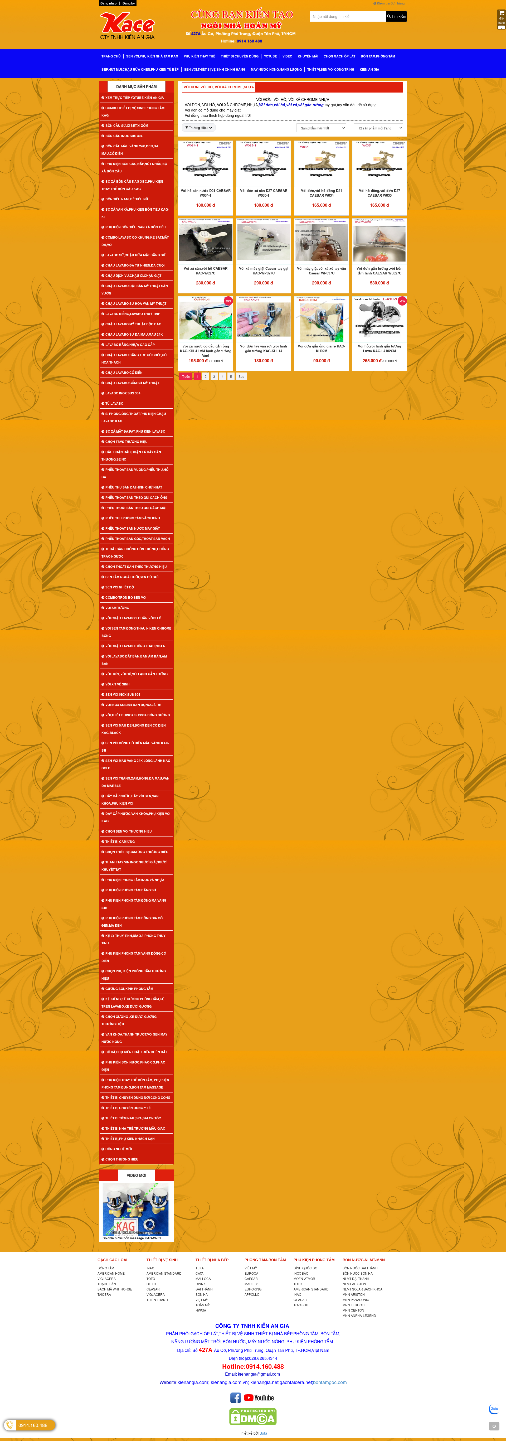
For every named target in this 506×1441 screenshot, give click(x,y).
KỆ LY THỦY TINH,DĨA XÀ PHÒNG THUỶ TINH (133, 939)
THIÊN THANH (157, 1299)
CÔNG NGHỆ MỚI (118, 1149)
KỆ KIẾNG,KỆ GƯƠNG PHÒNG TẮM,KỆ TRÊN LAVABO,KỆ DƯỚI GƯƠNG (132, 1003)
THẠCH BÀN (107, 1284)
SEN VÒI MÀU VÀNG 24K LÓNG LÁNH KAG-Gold (136, 764)
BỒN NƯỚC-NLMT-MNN (364, 1260)
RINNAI (201, 1284)
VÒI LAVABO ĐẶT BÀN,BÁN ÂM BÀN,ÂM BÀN (134, 660)
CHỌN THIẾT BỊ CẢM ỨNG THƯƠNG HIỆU (136, 851)
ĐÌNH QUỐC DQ (305, 1268)
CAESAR (251, 1278)
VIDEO (287, 56)
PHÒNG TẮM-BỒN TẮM (265, 1260)
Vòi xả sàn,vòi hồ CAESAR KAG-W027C (205, 270)
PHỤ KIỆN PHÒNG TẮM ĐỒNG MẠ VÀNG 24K (133, 904)
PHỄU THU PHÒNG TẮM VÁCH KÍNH (132, 518)
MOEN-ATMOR (304, 1278)
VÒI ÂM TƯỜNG (117, 607)
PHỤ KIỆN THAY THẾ (199, 56)
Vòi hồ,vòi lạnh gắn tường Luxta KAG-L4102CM (379, 348)
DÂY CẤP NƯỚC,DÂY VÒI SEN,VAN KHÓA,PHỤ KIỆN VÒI (130, 800)
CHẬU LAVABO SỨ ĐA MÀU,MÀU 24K (134, 334)
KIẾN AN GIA (369, 69)
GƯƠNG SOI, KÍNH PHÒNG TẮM (129, 988)
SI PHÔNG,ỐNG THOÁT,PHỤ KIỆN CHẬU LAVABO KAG (133, 417)
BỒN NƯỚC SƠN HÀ (358, 1273)
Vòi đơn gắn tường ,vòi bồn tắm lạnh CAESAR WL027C (379, 270)
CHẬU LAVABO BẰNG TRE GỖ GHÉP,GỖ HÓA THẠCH (134, 358)
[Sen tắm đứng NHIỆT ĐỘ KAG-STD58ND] (136, 1209)
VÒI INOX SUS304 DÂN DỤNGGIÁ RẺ (133, 704)
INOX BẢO (301, 1273)
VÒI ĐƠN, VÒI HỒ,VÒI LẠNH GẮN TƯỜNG (136, 673)
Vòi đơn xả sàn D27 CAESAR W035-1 (263, 193)
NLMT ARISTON (354, 1284)
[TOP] (494, 1426)
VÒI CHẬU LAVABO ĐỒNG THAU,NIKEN (135, 646)
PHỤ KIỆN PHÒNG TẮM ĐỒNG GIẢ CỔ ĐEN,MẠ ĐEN (132, 922)
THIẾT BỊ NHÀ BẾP (212, 1260)
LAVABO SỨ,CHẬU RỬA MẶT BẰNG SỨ (135, 255)
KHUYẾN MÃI (308, 56)
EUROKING (253, 1289)
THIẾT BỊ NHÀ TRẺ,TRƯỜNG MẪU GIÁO (135, 1128)
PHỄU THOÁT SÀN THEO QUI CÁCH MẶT (136, 507)
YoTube (270, 56)
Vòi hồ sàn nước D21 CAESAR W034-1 (206, 193)
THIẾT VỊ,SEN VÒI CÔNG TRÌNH (330, 69)
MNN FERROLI (353, 1305)
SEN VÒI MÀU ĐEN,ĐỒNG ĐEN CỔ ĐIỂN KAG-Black (133, 729)
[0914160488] (494, 1409)
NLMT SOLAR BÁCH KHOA (362, 1289)
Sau (241, 376)
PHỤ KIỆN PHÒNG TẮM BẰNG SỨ (130, 890)
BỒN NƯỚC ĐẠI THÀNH (360, 1268)
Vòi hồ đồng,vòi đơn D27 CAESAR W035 (379, 193)
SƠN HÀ (202, 1294)
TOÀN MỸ (203, 1305)
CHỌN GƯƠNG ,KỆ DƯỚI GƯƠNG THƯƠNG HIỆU (129, 1020)
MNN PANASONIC (356, 1299)
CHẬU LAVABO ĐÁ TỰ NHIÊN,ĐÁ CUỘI (134, 265)
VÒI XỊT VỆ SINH (117, 684)
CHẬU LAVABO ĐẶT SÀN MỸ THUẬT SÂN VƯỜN (134, 289)
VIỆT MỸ (202, 1299)
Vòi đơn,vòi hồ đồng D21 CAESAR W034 (321, 193)
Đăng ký (129, 3)
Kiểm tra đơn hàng (390, 3)
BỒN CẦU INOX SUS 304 (124, 135)
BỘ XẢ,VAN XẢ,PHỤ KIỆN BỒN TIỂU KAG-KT (135, 213)
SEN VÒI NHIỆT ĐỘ (119, 587)
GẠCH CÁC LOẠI (112, 1260)
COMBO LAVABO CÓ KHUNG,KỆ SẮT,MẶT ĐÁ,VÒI (135, 241)
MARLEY (251, 1284)
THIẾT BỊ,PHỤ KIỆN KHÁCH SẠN (130, 1138)
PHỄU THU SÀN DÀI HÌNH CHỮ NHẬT (133, 487)
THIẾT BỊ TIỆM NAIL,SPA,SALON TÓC (133, 1118)
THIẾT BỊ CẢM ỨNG (120, 841)
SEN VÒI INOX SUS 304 (122, 694)
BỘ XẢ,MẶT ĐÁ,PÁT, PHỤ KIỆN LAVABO (135, 431)
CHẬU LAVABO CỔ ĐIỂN (124, 372)
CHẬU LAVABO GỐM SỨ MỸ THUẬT (132, 382)
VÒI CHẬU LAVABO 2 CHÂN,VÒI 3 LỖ (133, 618)
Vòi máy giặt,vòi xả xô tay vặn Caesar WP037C (321, 270)
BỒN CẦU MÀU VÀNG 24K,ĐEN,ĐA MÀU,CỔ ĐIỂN (129, 150)
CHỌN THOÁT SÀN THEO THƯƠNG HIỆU (136, 566)
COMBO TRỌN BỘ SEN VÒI (125, 597)
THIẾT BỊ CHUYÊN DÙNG (240, 56)
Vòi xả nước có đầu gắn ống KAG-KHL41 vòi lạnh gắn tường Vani (205, 351)
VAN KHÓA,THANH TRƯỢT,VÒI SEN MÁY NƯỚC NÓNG (134, 1038)
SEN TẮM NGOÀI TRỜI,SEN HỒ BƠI (131, 576)
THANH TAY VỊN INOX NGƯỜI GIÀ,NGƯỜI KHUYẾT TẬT (134, 866)
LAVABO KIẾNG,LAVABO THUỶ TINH (132, 313)
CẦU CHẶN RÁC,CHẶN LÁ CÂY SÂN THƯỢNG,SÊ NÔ (131, 455)
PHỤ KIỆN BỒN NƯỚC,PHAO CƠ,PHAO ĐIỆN (133, 1066)
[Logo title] (134, 27)
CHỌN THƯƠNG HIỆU (121, 1159)
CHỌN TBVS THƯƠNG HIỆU (126, 441)
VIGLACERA (107, 1278)
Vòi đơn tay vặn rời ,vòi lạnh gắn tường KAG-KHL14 (263, 348)
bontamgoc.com (330, 1382)
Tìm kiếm (398, 16)
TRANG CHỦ (111, 56)
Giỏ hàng (501, 23)
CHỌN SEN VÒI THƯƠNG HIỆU (128, 831)
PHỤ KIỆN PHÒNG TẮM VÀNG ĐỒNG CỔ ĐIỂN (133, 957)
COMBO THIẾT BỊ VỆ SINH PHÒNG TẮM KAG (132, 111)
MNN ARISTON (354, 1294)
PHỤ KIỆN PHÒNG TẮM (314, 1260)
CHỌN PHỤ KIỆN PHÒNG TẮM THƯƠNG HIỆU (133, 975)
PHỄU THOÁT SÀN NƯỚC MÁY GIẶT (132, 528)
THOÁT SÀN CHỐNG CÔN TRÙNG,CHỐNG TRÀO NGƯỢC (135, 553)
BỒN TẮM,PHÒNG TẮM (378, 56)
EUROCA (251, 1273)
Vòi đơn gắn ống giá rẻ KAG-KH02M (321, 348)
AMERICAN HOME (111, 1273)
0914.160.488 (32, 1424)
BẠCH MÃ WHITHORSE (115, 1289)
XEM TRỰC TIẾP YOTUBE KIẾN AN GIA (134, 97)
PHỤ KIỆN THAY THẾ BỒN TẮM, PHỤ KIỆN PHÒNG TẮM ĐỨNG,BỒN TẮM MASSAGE (135, 1083)
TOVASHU (301, 1305)
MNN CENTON (353, 1310)
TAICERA (104, 1294)
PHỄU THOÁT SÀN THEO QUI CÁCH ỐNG (136, 497)
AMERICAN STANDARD (164, 1273)
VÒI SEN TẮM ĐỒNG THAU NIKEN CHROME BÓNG (136, 632)
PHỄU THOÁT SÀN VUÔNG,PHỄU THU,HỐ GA (134, 473)
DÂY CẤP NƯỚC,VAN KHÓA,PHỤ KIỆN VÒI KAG (135, 817)
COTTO (152, 1284)
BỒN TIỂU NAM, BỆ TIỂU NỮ (126, 199)
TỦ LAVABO (114, 403)
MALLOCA (203, 1278)
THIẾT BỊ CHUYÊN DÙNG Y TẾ (128, 1107)
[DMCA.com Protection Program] (253, 1416)
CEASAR (153, 1289)
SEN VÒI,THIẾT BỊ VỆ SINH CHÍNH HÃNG (214, 69)
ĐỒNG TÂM (106, 1268)
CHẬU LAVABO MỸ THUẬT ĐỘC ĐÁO (133, 324)
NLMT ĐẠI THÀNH (356, 1278)
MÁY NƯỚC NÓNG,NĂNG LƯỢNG (276, 69)
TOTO (151, 1278)
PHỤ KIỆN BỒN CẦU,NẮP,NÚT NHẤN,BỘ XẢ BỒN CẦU (134, 167)
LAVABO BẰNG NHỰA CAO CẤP (130, 344)
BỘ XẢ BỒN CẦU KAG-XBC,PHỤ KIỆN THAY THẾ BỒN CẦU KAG (132, 185)
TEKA (200, 1268)
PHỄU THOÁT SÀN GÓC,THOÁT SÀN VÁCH (137, 538)
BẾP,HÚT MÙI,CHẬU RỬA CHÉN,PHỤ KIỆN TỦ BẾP (140, 69)
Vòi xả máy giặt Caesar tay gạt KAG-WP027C (263, 270)
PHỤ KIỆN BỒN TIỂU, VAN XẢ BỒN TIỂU (135, 227)
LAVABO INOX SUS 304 (122, 393)
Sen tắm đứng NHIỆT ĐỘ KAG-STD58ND (133, 1238)
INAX (150, 1268)
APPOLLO (252, 1294)
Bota (263, 1433)
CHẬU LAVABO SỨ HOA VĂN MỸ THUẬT (135, 303)
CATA (199, 1273)
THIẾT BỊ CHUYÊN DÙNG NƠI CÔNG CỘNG (137, 1097)
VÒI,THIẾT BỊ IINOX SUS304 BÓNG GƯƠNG (137, 715)
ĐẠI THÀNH (204, 1289)
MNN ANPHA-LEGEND (359, 1315)
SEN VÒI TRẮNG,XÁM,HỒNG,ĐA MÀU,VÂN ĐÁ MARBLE (135, 782)
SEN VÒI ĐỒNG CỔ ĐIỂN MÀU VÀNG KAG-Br (135, 747)
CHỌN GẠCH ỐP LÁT (339, 56)
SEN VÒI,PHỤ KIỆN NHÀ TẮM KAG (152, 56)
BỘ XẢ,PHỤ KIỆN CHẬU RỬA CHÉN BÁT (136, 1052)
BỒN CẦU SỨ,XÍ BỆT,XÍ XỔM (126, 125)
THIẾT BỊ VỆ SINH (162, 1260)
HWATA (201, 1310)
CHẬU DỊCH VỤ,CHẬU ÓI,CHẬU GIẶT (133, 275)
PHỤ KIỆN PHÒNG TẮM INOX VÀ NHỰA (134, 879)
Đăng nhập (108, 3)
